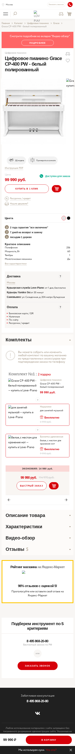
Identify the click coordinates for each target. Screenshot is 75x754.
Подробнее (37, 43)
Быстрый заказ (31, 486)
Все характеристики (16, 263)
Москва (9, 4)
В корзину (48, 740)
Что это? (51, 750)
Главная (6, 23)
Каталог (18, 23)
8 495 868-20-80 (37, 641)
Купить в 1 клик (26, 188)
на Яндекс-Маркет (51, 567)
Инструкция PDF (14, 168)
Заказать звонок (56, 4)
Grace (56, 23)
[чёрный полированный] (68, 218)
